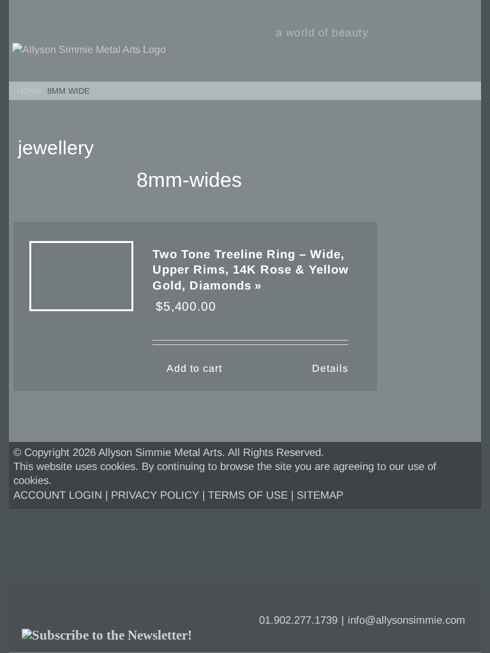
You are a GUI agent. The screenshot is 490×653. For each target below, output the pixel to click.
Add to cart (194, 368)
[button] (467, 88)
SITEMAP (320, 495)
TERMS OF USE (248, 495)
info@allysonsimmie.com (406, 620)
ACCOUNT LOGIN (57, 495)
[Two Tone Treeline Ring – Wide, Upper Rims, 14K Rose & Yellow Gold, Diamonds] (81, 285)
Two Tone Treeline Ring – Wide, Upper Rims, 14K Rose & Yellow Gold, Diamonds (250, 269)
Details (330, 368)
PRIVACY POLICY (155, 495)
